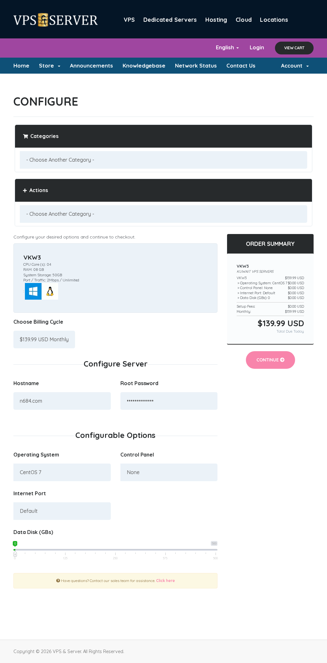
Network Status (196, 65)
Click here (165, 580)
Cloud (244, 19)
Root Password (139, 383)
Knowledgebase (144, 65)
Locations (274, 19)
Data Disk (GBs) (33, 532)
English (226, 47)
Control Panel (137, 454)
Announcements (91, 65)
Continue (268, 360)
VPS (129, 19)
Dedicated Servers (170, 19)
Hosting (216, 19)
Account (293, 65)
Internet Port (29, 493)
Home (21, 65)
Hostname (26, 383)
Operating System (36, 454)
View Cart (294, 47)
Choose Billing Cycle (38, 321)
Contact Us (240, 65)
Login (257, 47)
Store (48, 65)
